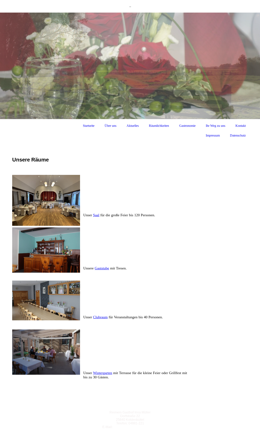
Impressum (213, 135)
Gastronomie (187, 125)
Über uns (110, 125)
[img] (130, 66)
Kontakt (240, 125)
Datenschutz (238, 135)
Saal (96, 215)
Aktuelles (133, 125)
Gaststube (102, 268)
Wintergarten (102, 373)
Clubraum (100, 317)
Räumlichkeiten (159, 125)
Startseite (88, 125)
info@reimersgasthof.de (135, 427)
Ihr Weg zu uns (215, 125)
